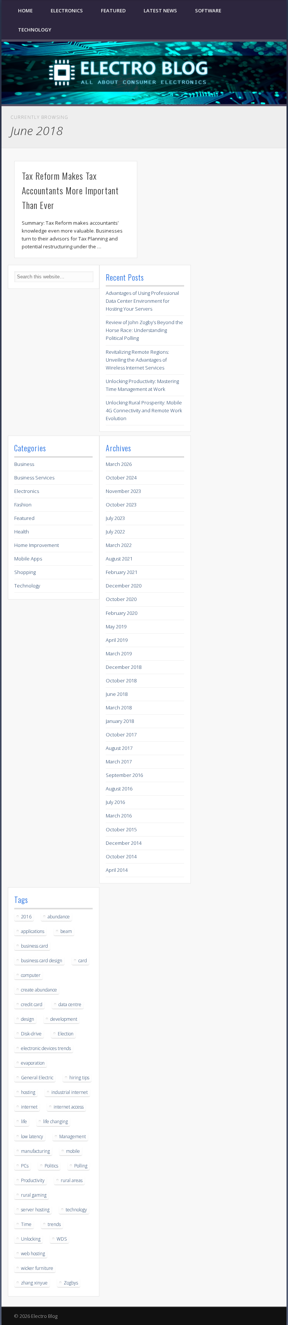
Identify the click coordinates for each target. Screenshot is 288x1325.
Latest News (160, 10)
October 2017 (121, 734)
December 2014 (123, 843)
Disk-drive (31, 1034)
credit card (31, 1004)
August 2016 (119, 788)
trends (54, 1224)
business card (34, 946)
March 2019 (119, 653)
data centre (69, 1004)
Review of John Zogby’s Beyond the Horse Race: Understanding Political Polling (144, 330)
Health (21, 531)
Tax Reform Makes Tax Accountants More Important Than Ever (70, 190)
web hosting (33, 1253)
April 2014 (117, 870)
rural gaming (33, 1195)
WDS (62, 1239)
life (24, 1121)
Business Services (34, 477)
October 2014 (121, 856)
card (82, 960)
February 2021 (121, 572)
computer (30, 975)
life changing (55, 1121)
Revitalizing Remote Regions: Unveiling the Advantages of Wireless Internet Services (137, 360)
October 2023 (121, 504)
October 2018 (121, 680)
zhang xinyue (34, 1283)
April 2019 (117, 640)
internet (29, 1107)
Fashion (23, 504)
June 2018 (117, 694)
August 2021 (119, 558)
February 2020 (121, 613)
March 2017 (119, 761)
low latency (32, 1136)
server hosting (35, 1209)
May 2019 (116, 626)
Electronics (67, 10)
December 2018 (123, 667)
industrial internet (69, 1092)
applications (32, 931)
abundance (59, 916)
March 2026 (119, 464)
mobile (73, 1151)
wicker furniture (37, 1268)
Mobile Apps (28, 558)
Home (25, 10)
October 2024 (121, 477)
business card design (41, 960)
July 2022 (115, 531)
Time (26, 1224)
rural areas (71, 1180)
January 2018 (120, 721)
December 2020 (123, 585)
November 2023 (123, 491)
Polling (80, 1166)
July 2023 (115, 518)
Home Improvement (36, 545)
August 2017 (119, 748)
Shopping (25, 572)
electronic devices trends (46, 1048)
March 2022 (119, 545)
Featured (113, 10)
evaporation (33, 1063)
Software (208, 10)
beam (66, 931)
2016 (26, 916)
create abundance (39, 990)
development (63, 1019)
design (27, 1019)
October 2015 (121, 829)
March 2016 (119, 815)
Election (66, 1034)
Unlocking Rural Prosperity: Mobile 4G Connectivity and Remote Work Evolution (144, 410)
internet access (69, 1107)
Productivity (33, 1180)
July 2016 (115, 802)
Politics (51, 1166)
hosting (28, 1092)
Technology (34, 29)
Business (24, 464)
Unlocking (30, 1239)
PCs (24, 1166)
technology (76, 1209)
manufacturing (35, 1151)
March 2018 (119, 707)
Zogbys (71, 1283)
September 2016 (124, 775)
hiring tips (79, 1077)
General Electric (37, 1077)
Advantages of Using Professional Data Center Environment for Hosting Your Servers (142, 301)
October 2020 (121, 599)
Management (72, 1136)
